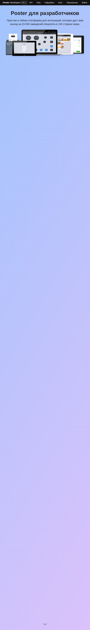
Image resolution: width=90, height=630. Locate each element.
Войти (84, 3)
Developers (12, 2)
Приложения (72, 3)
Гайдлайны (49, 3)
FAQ (38, 3)
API (30, 3)
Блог (60, 3)
